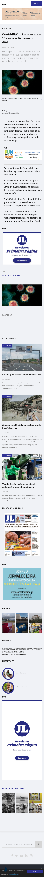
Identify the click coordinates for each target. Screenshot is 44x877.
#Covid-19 (6, 276)
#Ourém (16, 276)
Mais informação (14, 875)
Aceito (35, 871)
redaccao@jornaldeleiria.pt (11, 113)
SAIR (36, 4)
